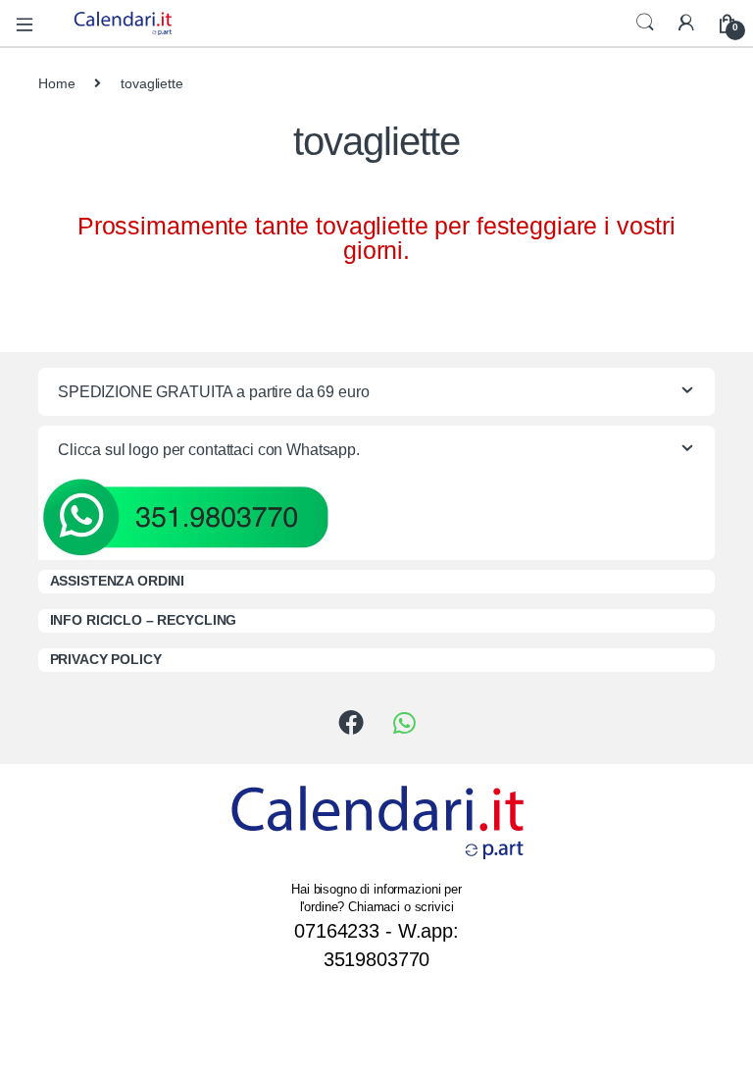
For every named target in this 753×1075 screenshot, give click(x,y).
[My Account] (686, 23)
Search (645, 22)
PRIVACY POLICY (106, 659)
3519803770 (377, 959)
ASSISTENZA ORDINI (117, 581)
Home (56, 83)
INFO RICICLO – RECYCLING (143, 620)
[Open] (31, 23)
